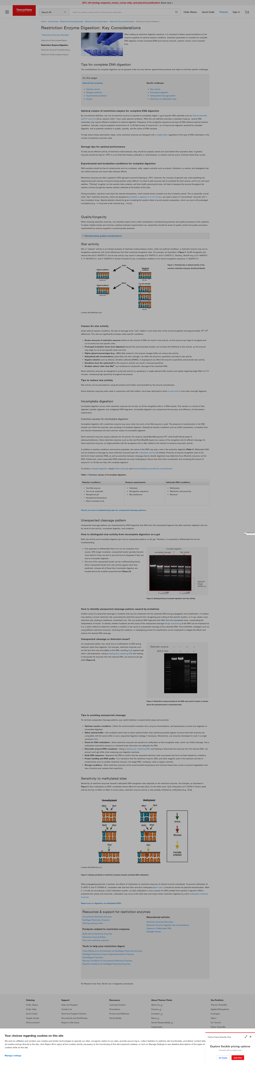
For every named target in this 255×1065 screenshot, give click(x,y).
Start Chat (238, 1058)
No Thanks (223, 1058)
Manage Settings (13, 1055)
